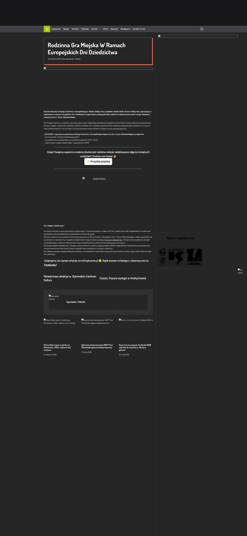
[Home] (47, 29)
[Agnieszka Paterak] (56, 298)
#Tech (105, 29)
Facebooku (50, 264)
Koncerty (75, 29)
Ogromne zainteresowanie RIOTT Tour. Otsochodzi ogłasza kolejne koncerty (97, 346)
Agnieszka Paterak (73, 59)
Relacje (66, 29)
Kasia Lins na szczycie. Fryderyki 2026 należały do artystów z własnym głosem (135, 347)
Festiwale (85, 29)
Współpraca (125, 29)
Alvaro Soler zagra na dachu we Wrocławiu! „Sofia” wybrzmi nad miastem (57, 347)
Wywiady (114, 29)
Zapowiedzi (55, 29)
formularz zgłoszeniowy (113, 240)
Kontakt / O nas (139, 29)
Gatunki (94, 29)
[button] (162, 252)
